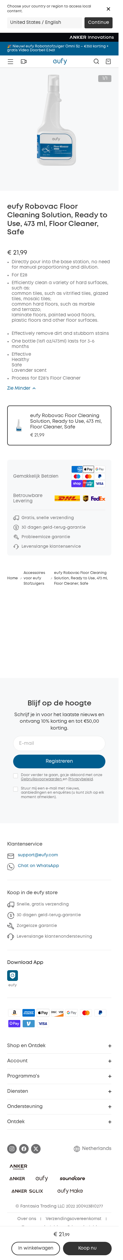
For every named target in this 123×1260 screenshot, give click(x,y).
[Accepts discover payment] (57, 1013)
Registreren (59, 761)
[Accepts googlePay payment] (71, 1013)
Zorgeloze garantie (37, 926)
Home (12, 578)
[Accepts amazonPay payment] (14, 1013)
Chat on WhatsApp (38, 866)
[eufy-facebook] (24, 1149)
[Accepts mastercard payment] (86, 1013)
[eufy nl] (60, 61)
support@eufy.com (38, 855)
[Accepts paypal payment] (100, 1013)
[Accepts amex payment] (28, 1013)
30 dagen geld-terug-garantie (49, 915)
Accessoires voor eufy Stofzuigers (34, 578)
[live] (24, 61)
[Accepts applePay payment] (43, 1013)
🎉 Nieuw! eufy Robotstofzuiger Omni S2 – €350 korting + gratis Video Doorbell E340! (57, 48)
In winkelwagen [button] (35, 1248)
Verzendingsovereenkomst (74, 1219)
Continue (98, 23)
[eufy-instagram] (12, 1149)
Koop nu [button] (87, 1248)
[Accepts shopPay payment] (14, 1023)
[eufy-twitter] (36, 1149)
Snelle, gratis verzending (43, 904)
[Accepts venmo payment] (28, 1023)
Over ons (26, 1219)
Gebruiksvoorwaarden (42, 779)
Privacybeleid (80, 779)
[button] (108, 9)
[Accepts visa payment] (43, 1023)
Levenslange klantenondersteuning (54, 936)
